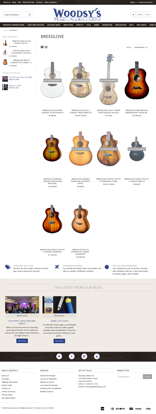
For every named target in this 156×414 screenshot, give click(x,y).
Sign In (132, 2)
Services (39, 2)
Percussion (120, 25)
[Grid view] (42, 47)
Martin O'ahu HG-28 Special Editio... (21, 42)
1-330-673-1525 (91, 384)
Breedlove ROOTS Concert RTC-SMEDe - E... (21, 61)
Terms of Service (8, 391)
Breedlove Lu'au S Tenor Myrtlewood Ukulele (108, 111)
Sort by (128, 47)
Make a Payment (50, 2)
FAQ (19, 2)
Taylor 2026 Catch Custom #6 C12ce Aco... (21, 51)
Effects (79, 25)
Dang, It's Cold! (15, 85)
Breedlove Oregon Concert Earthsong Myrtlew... (52, 181)
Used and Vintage (35, 25)
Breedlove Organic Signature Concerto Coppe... (80, 181)
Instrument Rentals (47, 375)
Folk (89, 25)
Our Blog (5, 379)
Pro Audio (141, 25)
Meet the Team (28, 2)
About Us (6, 2)
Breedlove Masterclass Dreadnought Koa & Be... (136, 111)
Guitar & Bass (53, 25)
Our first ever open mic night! (20, 77)
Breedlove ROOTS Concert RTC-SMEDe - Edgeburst (80, 251)
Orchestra (107, 25)
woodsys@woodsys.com (96, 386)
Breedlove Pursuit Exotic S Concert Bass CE (137, 180)
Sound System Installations (50, 388)
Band (96, 25)
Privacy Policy (7, 395)
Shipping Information (10, 382)
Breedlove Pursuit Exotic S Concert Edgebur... (52, 250)
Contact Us (6, 388)
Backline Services (47, 391)
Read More (22, 341)
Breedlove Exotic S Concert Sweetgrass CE (81, 111)
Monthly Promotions (13, 25)
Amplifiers (68, 25)
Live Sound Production (49, 385)
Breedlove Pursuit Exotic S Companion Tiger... (109, 180)
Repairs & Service (47, 382)
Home (5, 30)
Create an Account (146, 2)
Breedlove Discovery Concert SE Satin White (52, 111)
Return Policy (7, 385)
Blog (14, 2)
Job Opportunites (8, 398)
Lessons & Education (48, 379)
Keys (131, 25)
